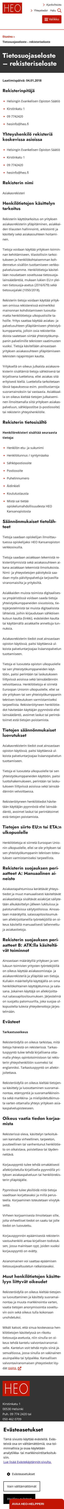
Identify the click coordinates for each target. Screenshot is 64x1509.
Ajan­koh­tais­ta (53, 5)
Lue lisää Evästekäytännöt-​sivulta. (27, 1462)
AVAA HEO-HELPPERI (28, 1504)
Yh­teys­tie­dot (41, 10)
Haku (53, 10)
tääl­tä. (14, 1368)
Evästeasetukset (23, 1474)
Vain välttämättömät (21, 1486)
